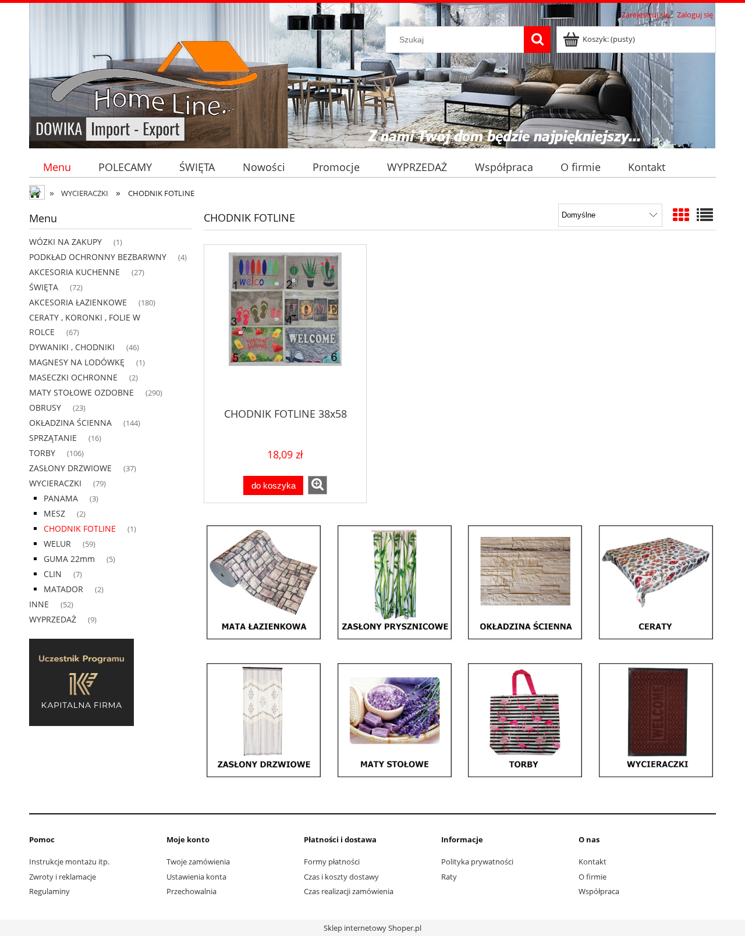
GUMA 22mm (69, 558)
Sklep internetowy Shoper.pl (372, 928)
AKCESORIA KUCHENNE (74, 271)
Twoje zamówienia (198, 861)
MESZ (54, 513)
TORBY (42, 452)
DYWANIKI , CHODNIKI (72, 347)
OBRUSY (45, 407)
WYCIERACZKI (55, 483)
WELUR (57, 543)
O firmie (592, 876)
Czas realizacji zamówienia (348, 891)
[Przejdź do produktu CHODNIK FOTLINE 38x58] (285, 325)
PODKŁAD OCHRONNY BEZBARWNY (97, 256)
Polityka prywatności (477, 861)
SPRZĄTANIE (53, 437)
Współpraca (599, 891)
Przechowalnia (191, 891)
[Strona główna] (149, 82)
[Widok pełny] (705, 215)
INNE (39, 604)
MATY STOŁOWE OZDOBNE (81, 392)
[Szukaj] (537, 39)
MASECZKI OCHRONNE (73, 377)
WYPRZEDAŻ (52, 619)
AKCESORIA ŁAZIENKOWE (78, 302)
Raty (449, 876)
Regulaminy (49, 891)
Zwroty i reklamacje (62, 876)
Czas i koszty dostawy (341, 876)
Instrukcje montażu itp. (69, 861)
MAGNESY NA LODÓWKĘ (77, 362)
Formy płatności (332, 861)
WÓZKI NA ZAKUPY (65, 241)
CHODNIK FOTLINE (80, 528)
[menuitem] (56, 167)
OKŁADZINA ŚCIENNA (70, 422)
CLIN (53, 573)
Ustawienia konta (196, 876)
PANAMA (61, 498)
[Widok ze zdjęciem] (681, 215)
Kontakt (592, 861)
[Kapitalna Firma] (81, 682)
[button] (317, 485)
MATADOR (63, 589)
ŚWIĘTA (43, 287)
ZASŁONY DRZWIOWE (70, 468)
